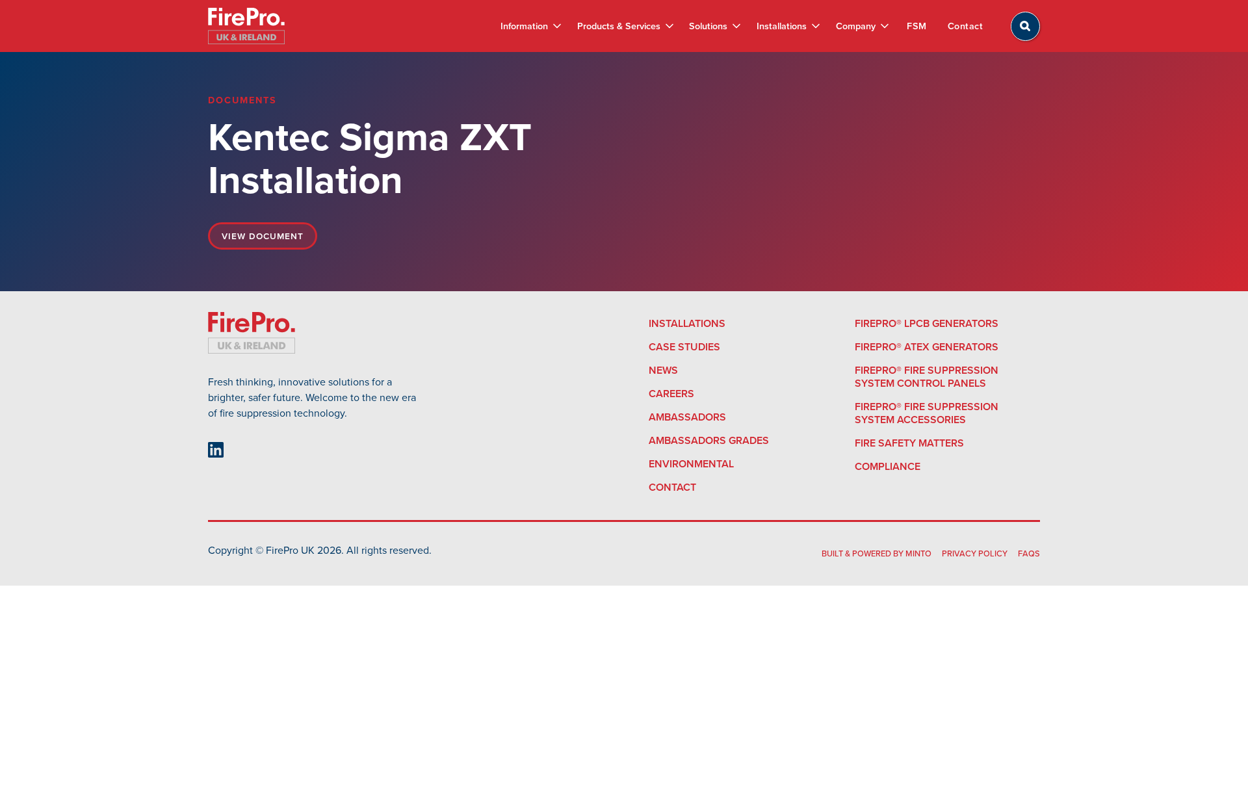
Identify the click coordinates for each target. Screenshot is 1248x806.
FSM (917, 26)
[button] (530, 26)
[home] (246, 26)
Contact (965, 26)
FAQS (1029, 553)
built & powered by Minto (876, 553)
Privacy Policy (975, 553)
